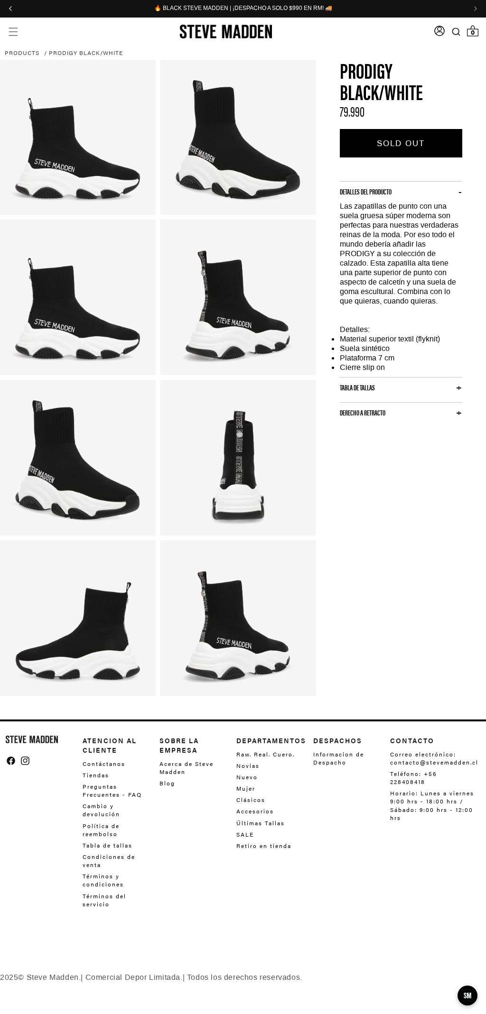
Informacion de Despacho (338, 758)
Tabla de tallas (107, 845)
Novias (248, 765)
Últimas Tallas (260, 823)
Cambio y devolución (101, 810)
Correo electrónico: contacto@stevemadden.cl (431, 758)
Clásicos (250, 799)
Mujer (245, 788)
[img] (11, 761)
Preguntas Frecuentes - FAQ (112, 790)
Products (22, 52)
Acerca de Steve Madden (186, 768)
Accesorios (255, 811)
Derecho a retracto (362, 412)
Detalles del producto (366, 191)
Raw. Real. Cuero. (265, 754)
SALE (245, 834)
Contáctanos (104, 764)
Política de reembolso (101, 829)
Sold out (401, 143)
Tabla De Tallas (357, 387)
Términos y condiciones (103, 880)
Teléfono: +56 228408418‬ (413, 777)
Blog (167, 783)
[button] (13, 31)
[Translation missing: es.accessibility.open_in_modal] (78, 137)
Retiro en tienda (263, 845)
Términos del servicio (104, 900)
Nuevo (247, 777)
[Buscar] (456, 31)
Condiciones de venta (109, 860)
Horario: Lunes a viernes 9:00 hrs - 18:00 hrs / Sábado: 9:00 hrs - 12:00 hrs (432, 805)
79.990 (352, 111)
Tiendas (96, 775)
